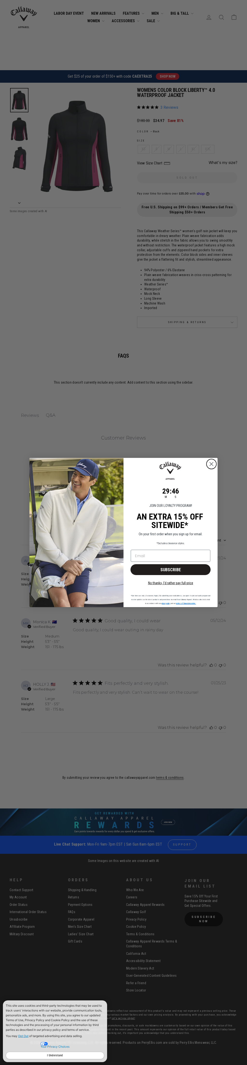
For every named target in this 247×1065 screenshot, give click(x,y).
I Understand (55, 1055)
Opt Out (23, 1036)
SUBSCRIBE (170, 569)
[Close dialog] (211, 464)
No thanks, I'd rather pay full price (170, 583)
